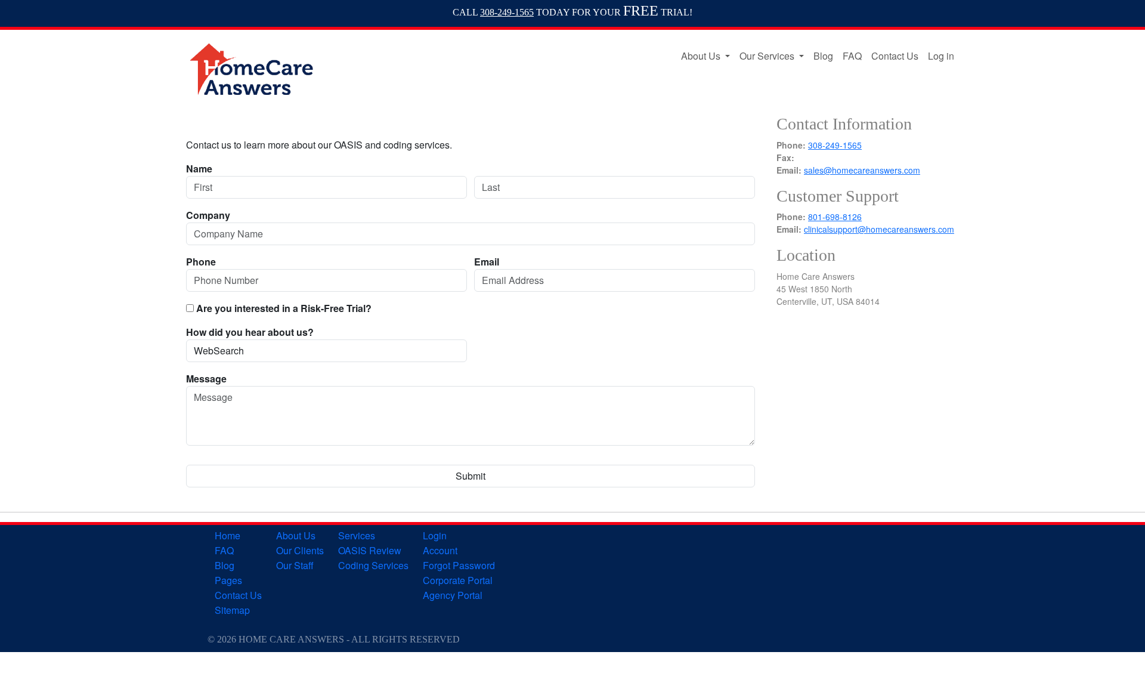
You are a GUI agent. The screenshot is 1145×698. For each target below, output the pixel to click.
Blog (823, 56)
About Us (295, 535)
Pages (228, 580)
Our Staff (295, 565)
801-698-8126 (835, 217)
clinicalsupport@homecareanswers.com (879, 229)
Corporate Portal (458, 580)
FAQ (852, 56)
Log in (941, 56)
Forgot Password (459, 565)
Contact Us (894, 56)
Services (356, 535)
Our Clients (300, 550)
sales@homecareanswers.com (862, 170)
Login (435, 535)
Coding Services (373, 565)
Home (227, 535)
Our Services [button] (768, 56)
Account (440, 550)
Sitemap (232, 610)
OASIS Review (369, 550)
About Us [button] (702, 56)
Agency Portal (452, 595)
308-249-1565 (507, 12)
